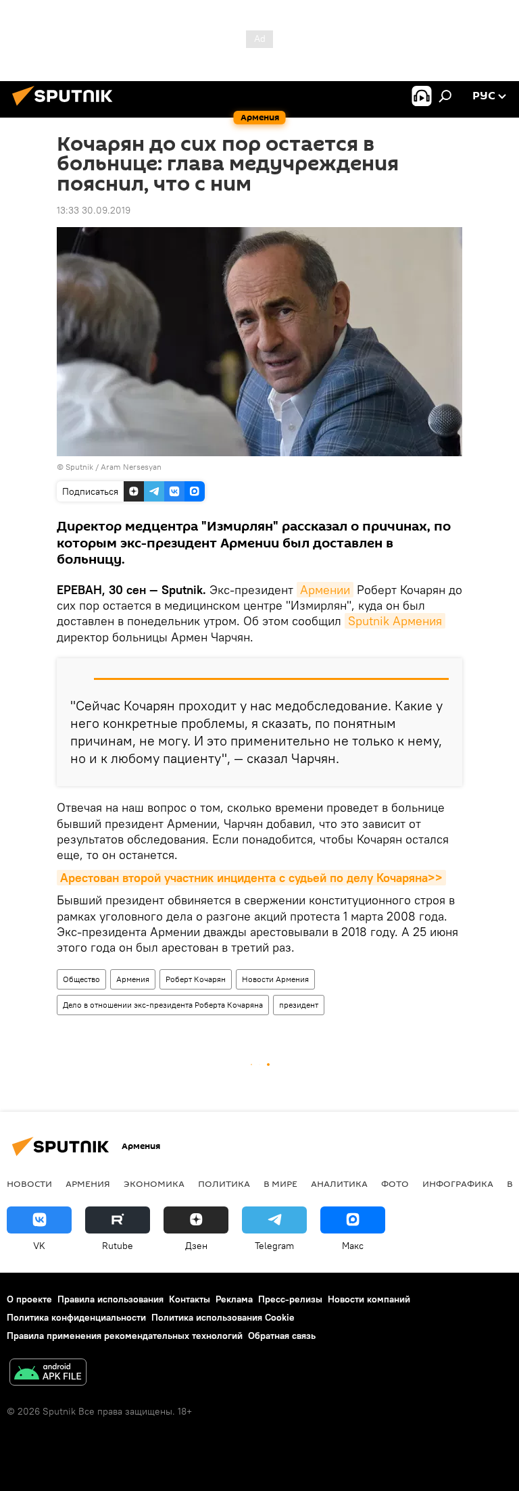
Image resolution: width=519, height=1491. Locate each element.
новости (29, 1183)
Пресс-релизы (290, 1299)
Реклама (234, 1299)
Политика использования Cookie (223, 1317)
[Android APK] (48, 1374)
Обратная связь (282, 1335)
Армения (132, 979)
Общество (81, 979)
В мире (280, 1183)
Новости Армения (275, 979)
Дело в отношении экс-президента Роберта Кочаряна (163, 1005)
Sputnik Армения (395, 621)
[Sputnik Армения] (66, 107)
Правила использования (110, 1299)
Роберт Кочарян (196, 979)
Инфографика (457, 1183)
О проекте (29, 1299)
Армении (325, 589)
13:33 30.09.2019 (93, 210)
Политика (224, 1183)
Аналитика (339, 1183)
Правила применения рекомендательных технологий (125, 1335)
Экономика (154, 1183)
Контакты (189, 1299)
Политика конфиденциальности (76, 1317)
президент (298, 1005)
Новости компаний (369, 1299)
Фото (395, 1183)
